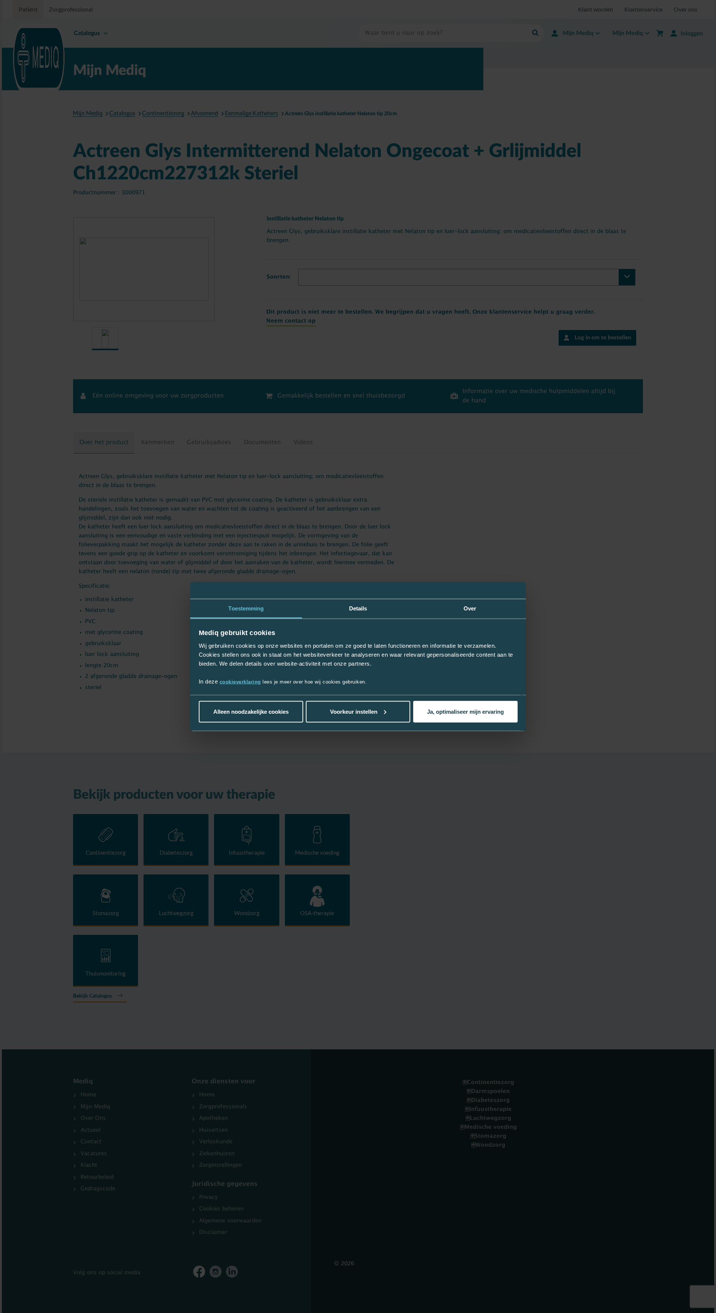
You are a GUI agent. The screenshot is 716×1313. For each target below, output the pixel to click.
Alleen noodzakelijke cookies (251, 711)
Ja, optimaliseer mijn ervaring (465, 711)
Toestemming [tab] (246, 608)
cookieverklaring (240, 682)
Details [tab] (358, 608)
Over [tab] (470, 608)
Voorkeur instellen (353, 711)
